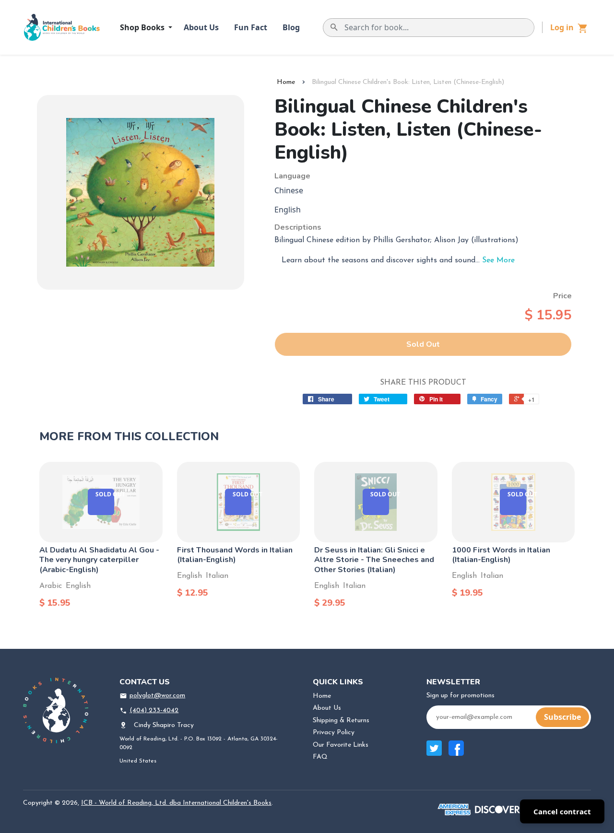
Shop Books (143, 27)
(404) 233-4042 (154, 710)
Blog (291, 27)
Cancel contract (562, 811)
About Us (201, 27)
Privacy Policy (333, 732)
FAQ (320, 757)
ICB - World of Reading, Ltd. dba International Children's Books (176, 803)
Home (286, 82)
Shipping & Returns (341, 720)
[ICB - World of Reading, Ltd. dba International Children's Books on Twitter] (434, 753)
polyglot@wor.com (157, 695)
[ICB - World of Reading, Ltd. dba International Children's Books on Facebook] (456, 753)
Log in (562, 27)
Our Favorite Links (340, 745)
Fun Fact (250, 27)
